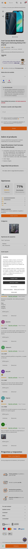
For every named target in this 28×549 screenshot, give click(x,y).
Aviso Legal (14, 292)
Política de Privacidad (19, 289)
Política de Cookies (8, 289)
